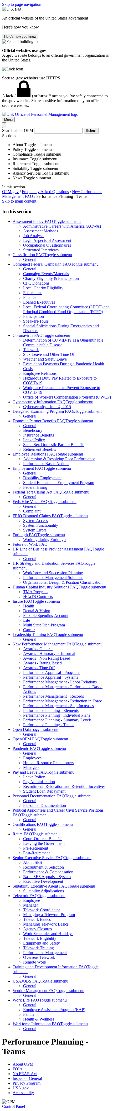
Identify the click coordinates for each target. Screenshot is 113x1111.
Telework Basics (37, 919)
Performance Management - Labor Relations (60, 682)
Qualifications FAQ (29, 824)
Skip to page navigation (21, 4)
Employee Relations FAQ (34, 454)
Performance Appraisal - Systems (50, 677)
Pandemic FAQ (25, 748)
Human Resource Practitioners (48, 762)
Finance (29, 297)
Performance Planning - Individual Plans (56, 715)
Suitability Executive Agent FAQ (40, 886)
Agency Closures (37, 929)
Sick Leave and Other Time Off (49, 354)
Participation (33, 316)
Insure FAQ (22, 601)
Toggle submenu (67, 221)
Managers (31, 767)
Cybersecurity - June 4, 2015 (47, 406)
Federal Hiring (35, 487)
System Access (35, 520)
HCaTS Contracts (38, 596)
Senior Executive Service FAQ (38, 857)
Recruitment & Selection (43, 867)
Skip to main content (19, 201)
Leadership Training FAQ (34, 634)
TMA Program (35, 592)
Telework (31, 349)
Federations (32, 292)
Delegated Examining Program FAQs (44, 411)
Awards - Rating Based (42, 663)
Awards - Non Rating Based (46, 658)
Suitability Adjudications (43, 891)
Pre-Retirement (35, 848)
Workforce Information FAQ (36, 1024)
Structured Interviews (41, 250)
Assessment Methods (40, 231)
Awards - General (38, 649)
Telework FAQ (25, 895)
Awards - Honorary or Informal (49, 653)
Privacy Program (26, 1083)
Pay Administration (39, 781)
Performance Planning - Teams (48, 724)
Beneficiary (32, 430)
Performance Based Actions (46, 463)
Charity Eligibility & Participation (51, 278)
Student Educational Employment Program (58, 482)
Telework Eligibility (39, 938)
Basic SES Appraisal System (47, 876)
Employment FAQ (28, 468)
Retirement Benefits (39, 449)
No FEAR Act (25, 1073)
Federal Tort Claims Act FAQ (37, 492)
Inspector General (27, 1078)
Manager (30, 905)
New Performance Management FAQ (44, 644)
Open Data (22, 729)
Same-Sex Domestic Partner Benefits (53, 444)
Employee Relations (39, 373)
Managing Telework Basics (46, 924)
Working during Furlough (44, 539)
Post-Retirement (36, 853)
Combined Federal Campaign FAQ (42, 264)
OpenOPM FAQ (26, 739)
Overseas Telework (39, 957)
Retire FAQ (22, 834)
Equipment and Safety (41, 943)
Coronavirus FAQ (28, 335)
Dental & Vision (36, 611)
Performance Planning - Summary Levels (57, 720)
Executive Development (43, 881)
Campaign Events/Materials (46, 273)
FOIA (18, 1069)
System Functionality (40, 525)
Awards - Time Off (39, 667)
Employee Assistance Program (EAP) (54, 1009)
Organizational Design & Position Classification (62, 582)
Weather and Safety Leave (45, 359)
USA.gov (21, 1088)
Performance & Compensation (48, 872)
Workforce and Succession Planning (53, 573)
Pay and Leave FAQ (30, 772)
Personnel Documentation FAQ (39, 796)
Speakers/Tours (36, 321)
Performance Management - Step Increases (58, 705)
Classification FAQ (28, 254)
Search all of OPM (17, 130)
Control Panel (13, 1106)
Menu (8, 120)
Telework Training (38, 948)
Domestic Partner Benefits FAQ (39, 421)
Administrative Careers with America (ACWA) (62, 226)
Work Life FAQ (26, 1000)
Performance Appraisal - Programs (51, 672)
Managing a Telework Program (49, 914)
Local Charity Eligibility (43, 288)
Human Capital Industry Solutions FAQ (46, 587)
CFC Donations (36, 283)
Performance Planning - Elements (51, 710)
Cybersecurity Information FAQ (39, 402)
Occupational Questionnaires (47, 245)
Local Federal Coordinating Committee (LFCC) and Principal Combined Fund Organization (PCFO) (66, 309)
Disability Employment (42, 478)
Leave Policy (34, 440)
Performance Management (45, 952)
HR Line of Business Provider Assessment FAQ (53, 549)
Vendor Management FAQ (35, 990)
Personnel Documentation (44, 805)
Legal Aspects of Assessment (47, 240)
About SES (32, 862)
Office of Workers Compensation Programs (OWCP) (67, 397)
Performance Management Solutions (53, 577)
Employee (31, 900)
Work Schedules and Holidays (48, 933)
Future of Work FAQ (30, 544)
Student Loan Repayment (44, 791)
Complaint (31, 511)
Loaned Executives (39, 302)
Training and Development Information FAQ (50, 967)
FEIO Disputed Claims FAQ (36, 516)
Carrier (29, 630)
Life (26, 620)
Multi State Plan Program (44, 625)
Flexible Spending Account (45, 615)
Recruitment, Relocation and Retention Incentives (64, 786)
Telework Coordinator (41, 910)
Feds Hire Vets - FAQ (31, 501)
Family (29, 1014)
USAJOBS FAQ (27, 981)
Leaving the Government (44, 843)
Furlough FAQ (25, 535)
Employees (32, 758)
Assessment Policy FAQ (33, 221)
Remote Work (34, 962)
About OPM (23, 1064)
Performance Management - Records (53, 696)
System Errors (35, 530)
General (29, 259)
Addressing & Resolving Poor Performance (59, 459)
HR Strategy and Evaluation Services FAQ (48, 563)
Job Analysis (33, 235)
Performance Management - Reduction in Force (62, 701)
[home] (40, 114)
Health (28, 606)
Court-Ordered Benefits (42, 838)
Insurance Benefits (38, 435)
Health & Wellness (38, 1019)
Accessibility (23, 1092)
